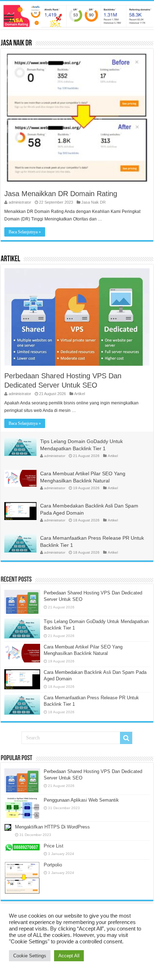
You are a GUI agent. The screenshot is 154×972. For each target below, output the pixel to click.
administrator (20, 202)
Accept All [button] (69, 955)
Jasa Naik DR (16, 43)
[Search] (126, 738)
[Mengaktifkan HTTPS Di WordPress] (7, 827)
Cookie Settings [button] (29, 955)
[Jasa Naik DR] (77, 15)
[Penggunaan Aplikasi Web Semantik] (22, 808)
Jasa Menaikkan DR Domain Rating (60, 194)
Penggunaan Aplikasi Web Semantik (81, 800)
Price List (53, 846)
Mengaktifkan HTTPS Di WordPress (52, 827)
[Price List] (22, 847)
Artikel (10, 259)
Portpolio (53, 864)
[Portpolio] (22, 878)
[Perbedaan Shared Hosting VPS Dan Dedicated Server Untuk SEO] (22, 780)
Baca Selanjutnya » (25, 231)
